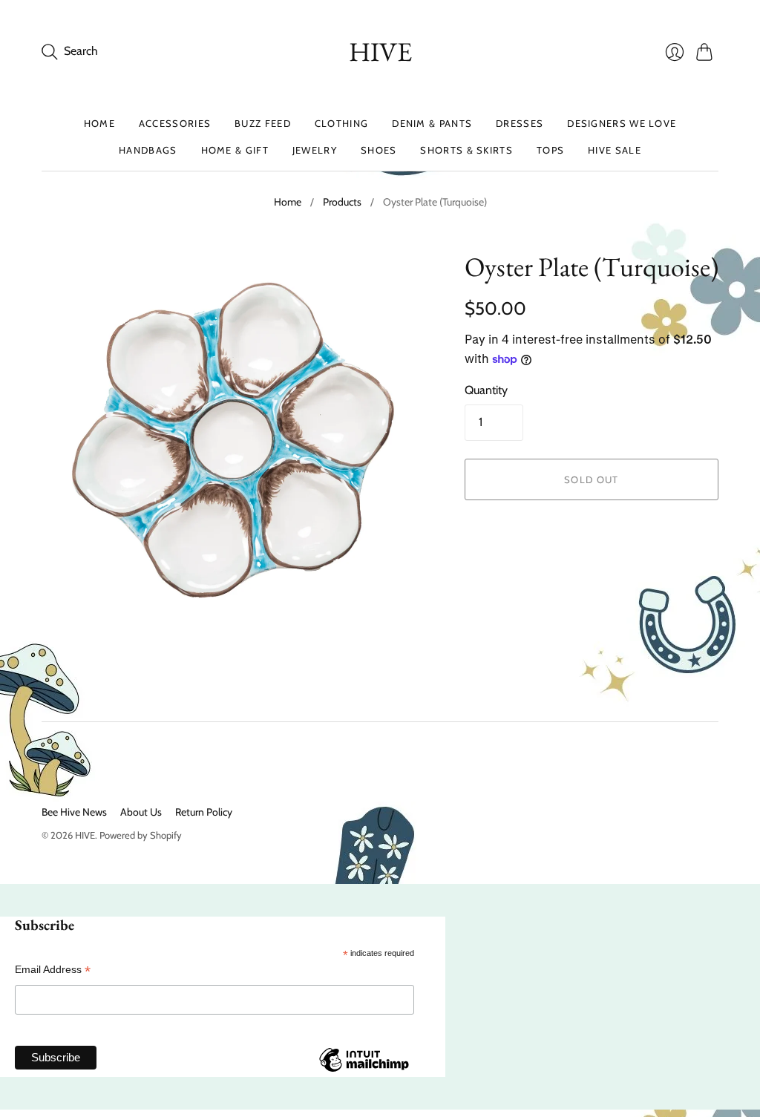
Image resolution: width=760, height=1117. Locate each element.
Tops (550, 150)
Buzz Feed (263, 123)
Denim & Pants (432, 123)
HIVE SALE (614, 150)
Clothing (341, 123)
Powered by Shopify (140, 835)
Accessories (175, 123)
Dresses (519, 123)
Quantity (486, 390)
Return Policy (203, 812)
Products (342, 202)
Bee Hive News (74, 812)
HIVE (380, 51)
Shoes (379, 150)
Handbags (148, 150)
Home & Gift (235, 150)
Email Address (53, 970)
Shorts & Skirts (466, 150)
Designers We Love (621, 123)
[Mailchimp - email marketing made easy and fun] (363, 1071)
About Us (141, 812)
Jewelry (314, 150)
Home (99, 123)
